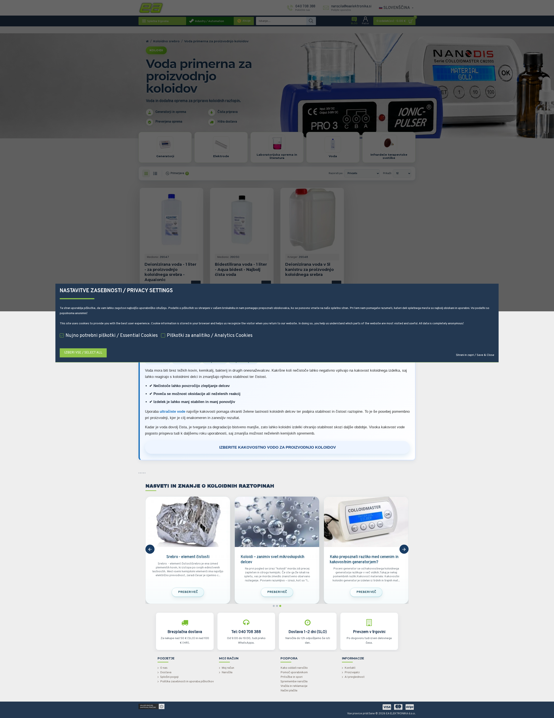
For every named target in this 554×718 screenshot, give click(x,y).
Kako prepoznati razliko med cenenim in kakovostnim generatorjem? (364, 559)
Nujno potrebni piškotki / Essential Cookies (112, 336)
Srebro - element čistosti (187, 557)
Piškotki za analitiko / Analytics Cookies (210, 336)
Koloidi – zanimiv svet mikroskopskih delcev (272, 559)
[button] (150, 549)
